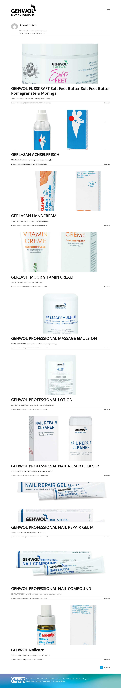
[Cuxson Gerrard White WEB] (18, 678)
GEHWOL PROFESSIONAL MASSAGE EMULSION (54, 338)
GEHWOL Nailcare (27, 649)
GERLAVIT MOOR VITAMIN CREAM (42, 277)
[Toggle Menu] (108, 10)
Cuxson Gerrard (36, 681)
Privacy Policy (46, 681)
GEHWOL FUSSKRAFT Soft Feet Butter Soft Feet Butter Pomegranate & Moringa (60, 91)
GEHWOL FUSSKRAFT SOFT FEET (34, 103)
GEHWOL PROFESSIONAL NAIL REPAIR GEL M (52, 527)
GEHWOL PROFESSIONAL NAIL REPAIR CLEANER (55, 466)
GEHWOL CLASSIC (30, 659)
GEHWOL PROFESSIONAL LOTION (42, 399)
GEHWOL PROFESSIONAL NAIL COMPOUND (51, 588)
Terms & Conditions (59, 681)
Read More (107, 103)
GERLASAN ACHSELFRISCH (35, 154)
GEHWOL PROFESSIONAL (32, 348)
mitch (14, 103)
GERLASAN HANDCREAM (33, 215)
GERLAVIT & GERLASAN (32, 164)
